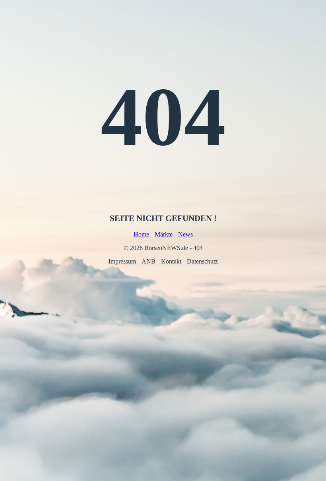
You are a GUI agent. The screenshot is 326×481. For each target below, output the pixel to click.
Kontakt (171, 261)
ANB (148, 261)
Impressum (122, 261)
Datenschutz (202, 261)
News (185, 234)
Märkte (164, 234)
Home (141, 234)
